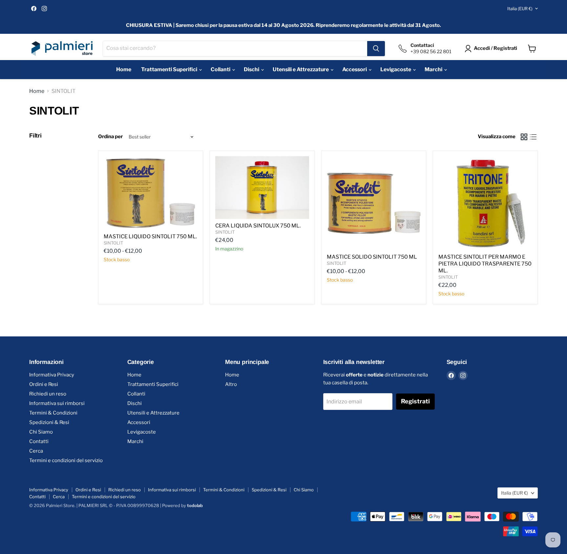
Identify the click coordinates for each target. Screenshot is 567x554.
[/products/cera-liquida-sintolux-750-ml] (262, 187)
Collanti (221, 69)
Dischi (252, 69)
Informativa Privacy (51, 375)
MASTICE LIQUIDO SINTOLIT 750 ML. (150, 236)
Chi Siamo (41, 432)
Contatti (39, 441)
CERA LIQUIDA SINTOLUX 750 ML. (258, 226)
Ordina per (110, 136)
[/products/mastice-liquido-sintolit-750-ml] (151, 193)
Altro (231, 384)
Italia (520, 8)
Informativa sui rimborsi (57, 403)
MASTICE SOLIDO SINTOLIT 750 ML (372, 257)
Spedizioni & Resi (49, 422)
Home (123, 69)
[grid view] (524, 136)
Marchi (434, 69)
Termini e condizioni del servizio (66, 460)
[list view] (533, 136)
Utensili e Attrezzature (301, 69)
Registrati (415, 401)
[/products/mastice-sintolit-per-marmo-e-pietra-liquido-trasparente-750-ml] (485, 203)
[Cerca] (376, 48)
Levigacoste (396, 69)
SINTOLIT (113, 242)
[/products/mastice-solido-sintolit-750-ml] (374, 203)
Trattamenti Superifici (169, 69)
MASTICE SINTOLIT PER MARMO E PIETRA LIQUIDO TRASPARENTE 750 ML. (485, 264)
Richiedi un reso (47, 394)
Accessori (355, 69)
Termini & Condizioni (53, 413)
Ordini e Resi (43, 384)
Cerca (36, 451)
